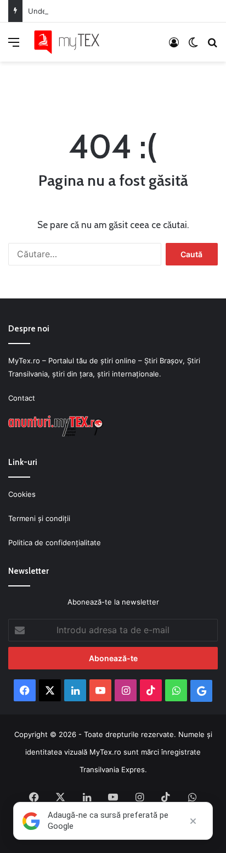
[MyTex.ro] (71, 42)
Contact (21, 398)
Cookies (22, 494)
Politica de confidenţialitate (54, 542)
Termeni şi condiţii (39, 518)
